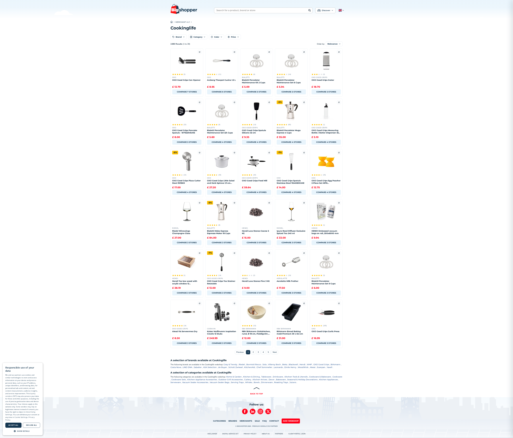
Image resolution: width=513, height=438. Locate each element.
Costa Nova (175, 367)
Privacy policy (250, 434)
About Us (266, 434)
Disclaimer (212, 434)
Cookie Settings (21, 417)
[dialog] (23, 399)
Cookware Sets (178, 379)
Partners (279, 434)
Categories (219, 421)
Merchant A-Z (182, 22)
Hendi (302, 364)
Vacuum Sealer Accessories (195, 382)
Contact (274, 421)
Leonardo (278, 367)
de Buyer (222, 367)
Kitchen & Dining (251, 377)
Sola (265, 364)
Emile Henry (290, 367)
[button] (340, 10)
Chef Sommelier (264, 367)
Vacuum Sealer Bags (219, 382)
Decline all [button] (31, 425)
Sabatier (198, 367)
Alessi (312, 367)
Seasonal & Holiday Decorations (302, 379)
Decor (272, 379)
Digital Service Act (230, 434)
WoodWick (303, 367)
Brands (232, 421)
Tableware (266, 377)
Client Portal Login (297, 434)
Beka (284, 364)
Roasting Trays (281, 382)
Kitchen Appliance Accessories (202, 379)
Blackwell (293, 364)
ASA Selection (210, 367)
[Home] (172, 22)
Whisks (248, 382)
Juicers (292, 382)
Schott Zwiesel (235, 367)
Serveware (175, 382)
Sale (257, 421)
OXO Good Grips (321, 364)
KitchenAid (249, 367)
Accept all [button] (13, 425)
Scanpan (321, 367)
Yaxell (329, 367)
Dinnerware (267, 382)
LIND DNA (187, 367)
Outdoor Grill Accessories (230, 379)
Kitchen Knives (260, 379)
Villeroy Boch (274, 364)
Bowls (257, 382)
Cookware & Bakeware (320, 377)
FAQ (264, 421)
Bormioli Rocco (253, 364)
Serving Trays (237, 382)
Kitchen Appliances (328, 379)
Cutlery (247, 379)
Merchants (246, 421)
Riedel (242, 364)
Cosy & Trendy (230, 364)
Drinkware (278, 377)
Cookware (337, 377)
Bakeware (281, 379)
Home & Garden (234, 377)
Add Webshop (291, 421)
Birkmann (335, 364)
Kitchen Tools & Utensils (296, 377)
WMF (309, 364)
